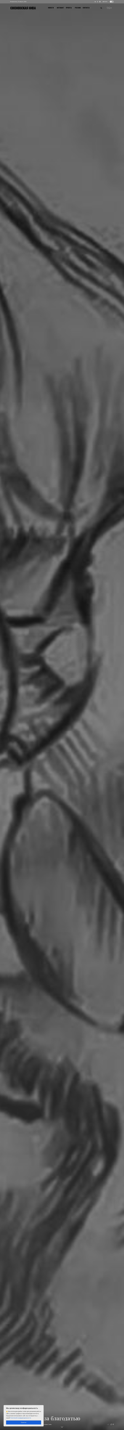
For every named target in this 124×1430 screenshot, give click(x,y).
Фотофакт (60, 8)
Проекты (69, 8)
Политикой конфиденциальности (20, 1418)
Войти (105, 1)
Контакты (86, 8)
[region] (24, 1415)
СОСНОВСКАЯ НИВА (23, 8)
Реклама (78, 8)
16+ (109, 8)
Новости (51, 8)
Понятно (23, 1422)
